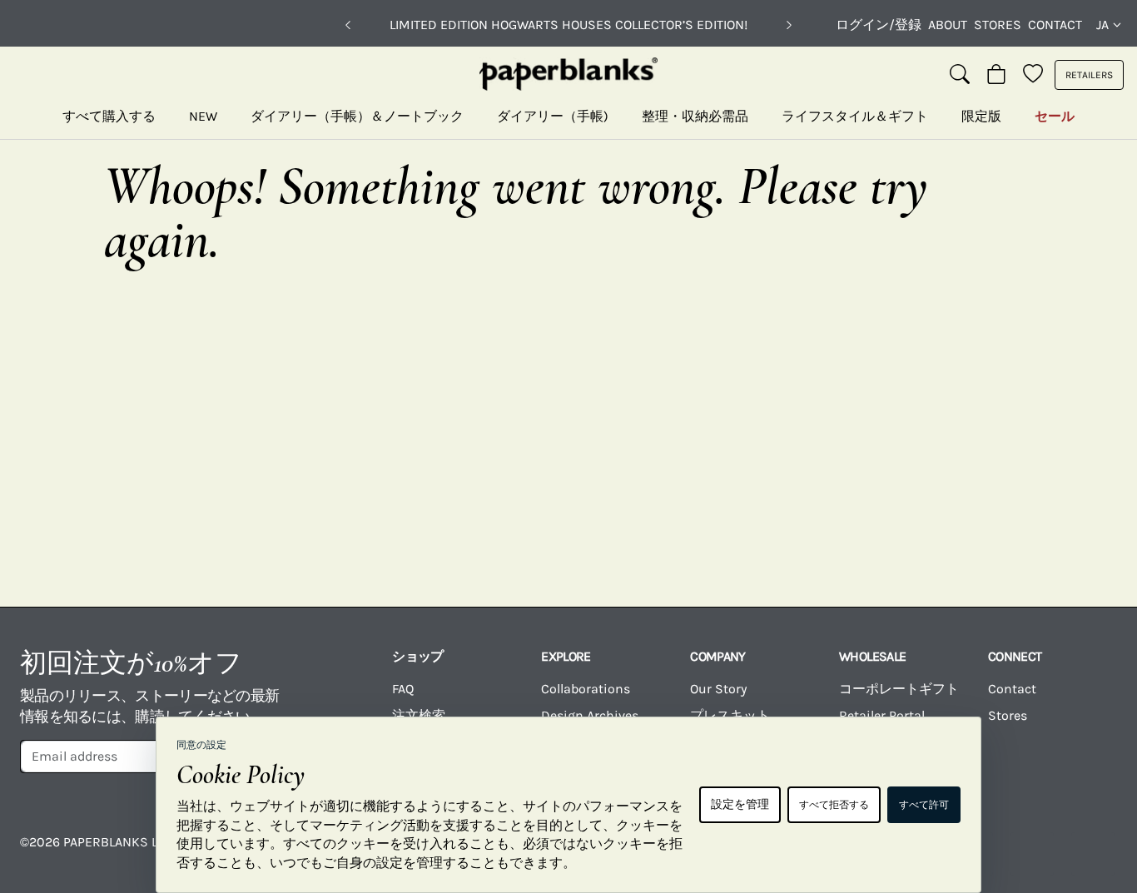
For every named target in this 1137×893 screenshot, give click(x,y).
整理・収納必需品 (695, 116)
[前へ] (348, 25)
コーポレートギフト (899, 689)
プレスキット (730, 715)
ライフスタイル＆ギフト (855, 116)
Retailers (1089, 75)
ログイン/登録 (878, 24)
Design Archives (589, 715)
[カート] (996, 75)
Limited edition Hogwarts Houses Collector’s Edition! (568, 24)
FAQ (403, 689)
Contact (1055, 24)
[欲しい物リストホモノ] (1033, 75)
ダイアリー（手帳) (552, 116)
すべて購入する (109, 116)
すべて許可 (924, 805)
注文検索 (418, 715)
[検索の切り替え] (959, 75)
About (947, 24)
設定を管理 (740, 804)
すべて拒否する (834, 805)
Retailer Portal (882, 715)
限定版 (981, 116)
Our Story (718, 689)
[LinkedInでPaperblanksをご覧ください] (1032, 854)
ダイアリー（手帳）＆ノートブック (357, 116)
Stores (997, 24)
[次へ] (789, 25)
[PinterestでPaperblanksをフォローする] (1093, 854)
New (203, 116)
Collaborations (585, 689)
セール (1055, 116)
